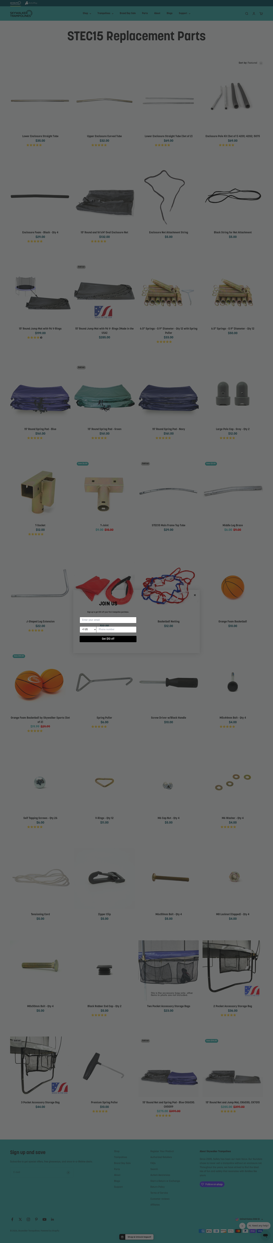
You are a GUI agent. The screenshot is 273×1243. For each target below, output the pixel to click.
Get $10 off (108, 639)
